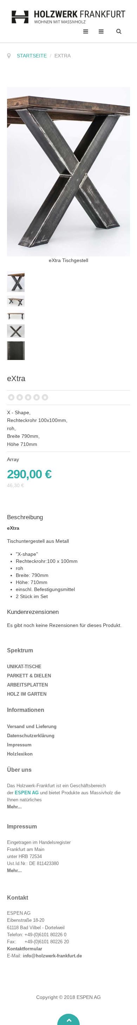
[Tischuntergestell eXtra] (17, 281)
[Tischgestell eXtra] (68, 171)
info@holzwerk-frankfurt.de (52, 955)
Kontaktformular (24, 948)
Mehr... (14, 807)
